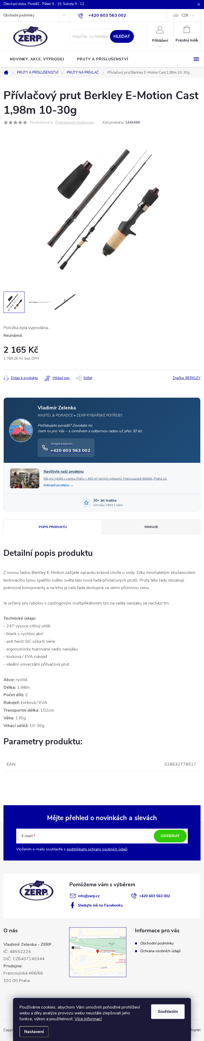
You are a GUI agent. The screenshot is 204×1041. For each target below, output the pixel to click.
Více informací (88, 1019)
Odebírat (170, 835)
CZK (185, 15)
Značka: (187, 378)
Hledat (121, 36)
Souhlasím (168, 1011)
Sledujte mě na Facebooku (100, 905)
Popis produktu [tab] (53, 527)
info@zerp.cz (89, 896)
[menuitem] (37, 59)
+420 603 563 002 (154, 896)
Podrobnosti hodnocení (74, 122)
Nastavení (34, 1032)
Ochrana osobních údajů (160, 951)
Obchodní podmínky (19, 15)
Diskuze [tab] (151, 527)
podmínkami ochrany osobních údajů (97, 849)
